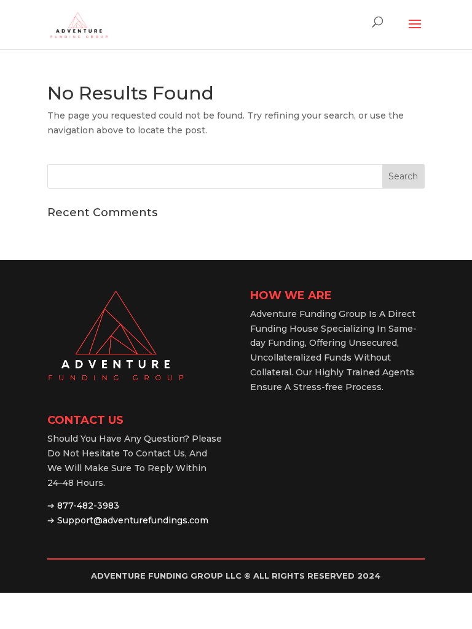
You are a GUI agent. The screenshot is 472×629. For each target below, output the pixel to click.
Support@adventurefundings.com (132, 520)
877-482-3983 (88, 505)
